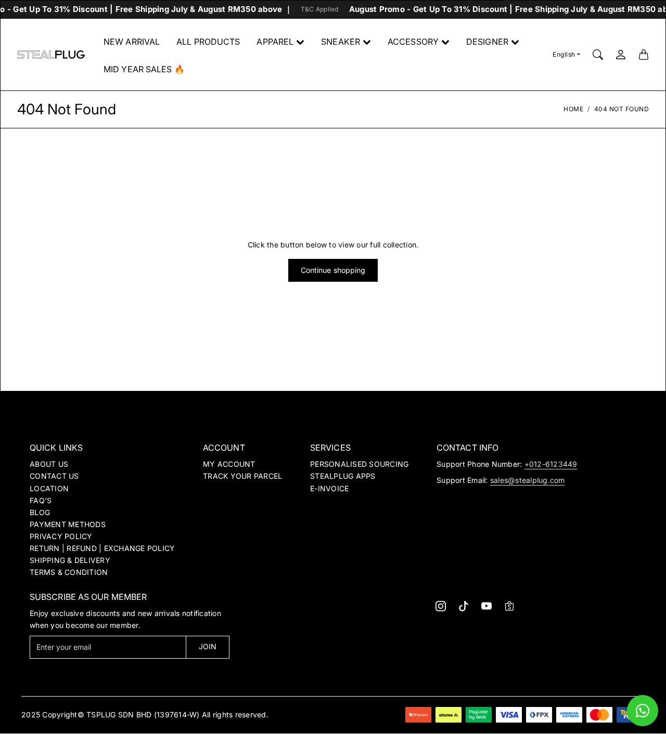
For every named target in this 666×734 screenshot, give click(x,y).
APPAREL (275, 41)
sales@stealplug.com (527, 480)
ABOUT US (49, 464)
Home (573, 109)
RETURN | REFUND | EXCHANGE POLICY (102, 548)
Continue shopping (333, 270)
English (564, 54)
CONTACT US (54, 475)
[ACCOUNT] (620, 54)
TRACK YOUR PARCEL (242, 475)
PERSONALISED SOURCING (359, 464)
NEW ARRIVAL (132, 41)
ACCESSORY (413, 41)
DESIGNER (487, 41)
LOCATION (49, 488)
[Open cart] (643, 54)
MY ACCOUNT (229, 464)
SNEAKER (340, 41)
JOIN (207, 646)
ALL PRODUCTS (208, 41)
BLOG (40, 512)
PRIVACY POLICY (61, 536)
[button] (440, 606)
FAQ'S (41, 500)
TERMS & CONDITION (69, 572)
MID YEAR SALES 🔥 (144, 69)
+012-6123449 (551, 464)
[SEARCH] (597, 54)
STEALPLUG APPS (343, 475)
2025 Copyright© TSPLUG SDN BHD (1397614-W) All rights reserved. (144, 714)
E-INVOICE (329, 488)
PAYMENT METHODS (68, 524)
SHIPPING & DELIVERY (70, 560)
